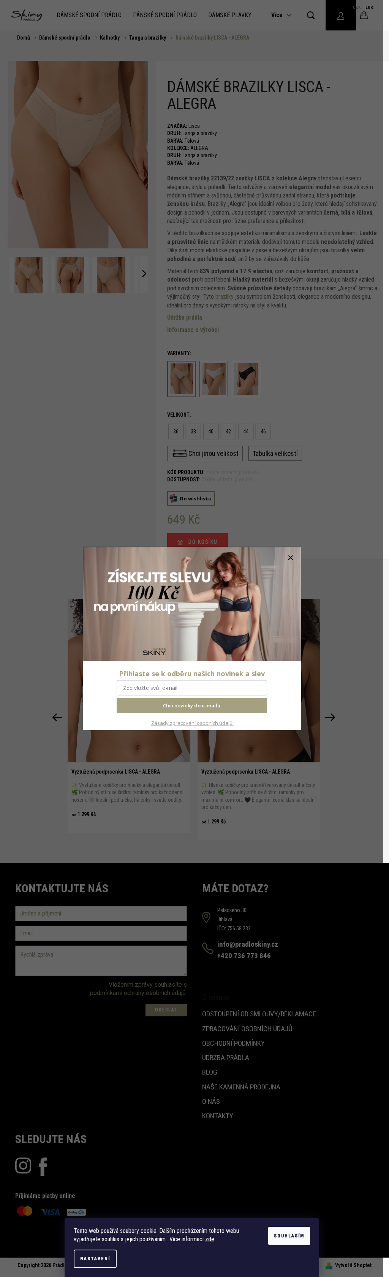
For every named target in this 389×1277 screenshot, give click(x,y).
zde (209, 1239)
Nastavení (95, 1258)
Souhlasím (289, 1236)
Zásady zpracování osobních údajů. (192, 723)
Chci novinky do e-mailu (191, 705)
